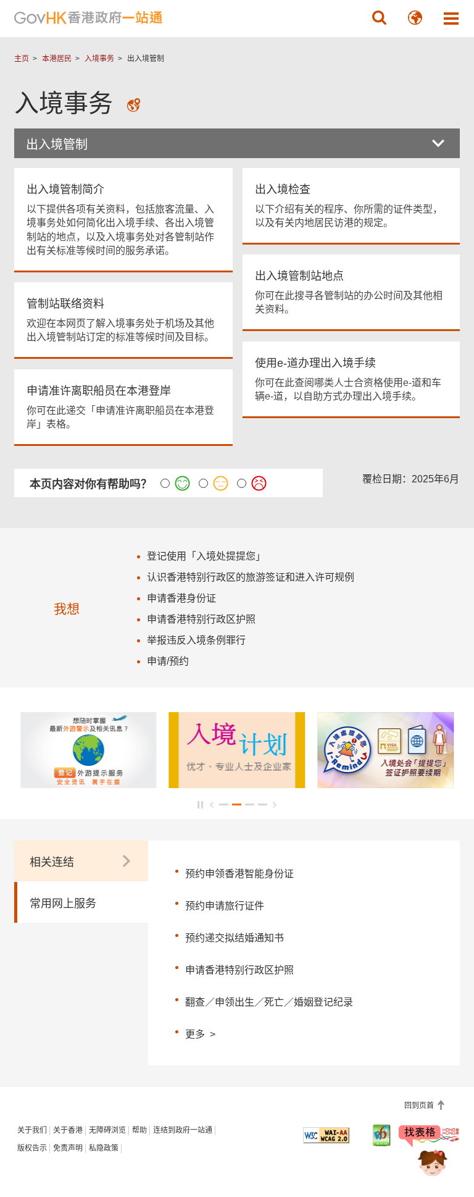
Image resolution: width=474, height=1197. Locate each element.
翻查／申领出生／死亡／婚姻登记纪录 (269, 1002)
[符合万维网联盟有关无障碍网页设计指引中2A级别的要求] (326, 1135)
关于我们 (32, 1130)
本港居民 (57, 58)
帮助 (139, 1130)
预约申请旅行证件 (224, 906)
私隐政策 (103, 1148)
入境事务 (99, 58)
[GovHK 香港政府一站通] (88, 18)
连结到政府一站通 (182, 1130)
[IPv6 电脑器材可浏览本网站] (382, 1135)
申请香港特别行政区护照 (239, 970)
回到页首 (420, 1105)
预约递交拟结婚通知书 (234, 938)
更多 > (200, 1033)
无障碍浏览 (107, 1130)
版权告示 (32, 1148)
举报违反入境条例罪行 (196, 640)
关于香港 (68, 1130)
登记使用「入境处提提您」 (206, 556)
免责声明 (68, 1148)
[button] (379, 18)
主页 (21, 58)
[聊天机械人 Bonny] (423, 1152)
